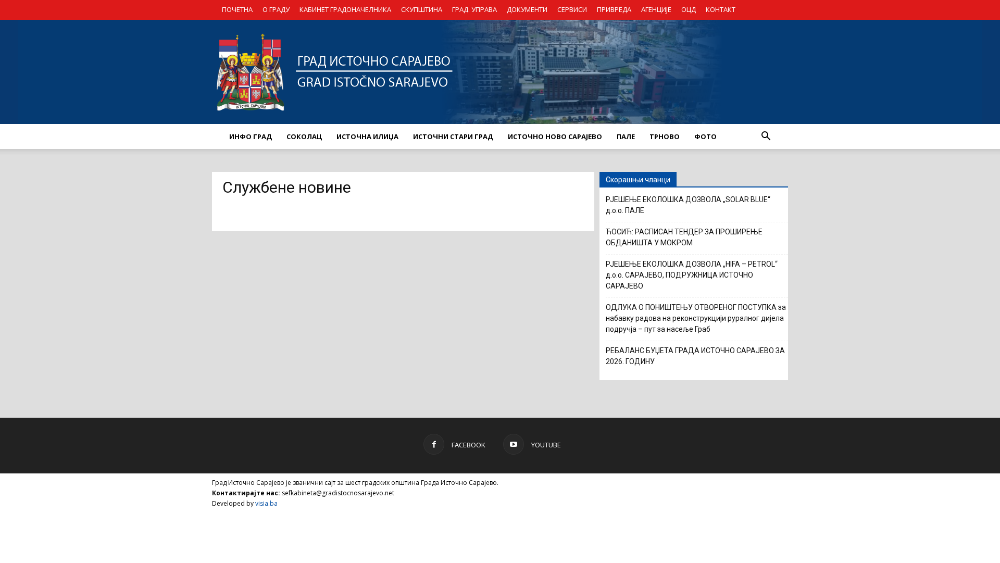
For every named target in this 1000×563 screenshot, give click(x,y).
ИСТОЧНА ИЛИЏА (367, 136)
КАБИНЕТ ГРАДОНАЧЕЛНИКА (345, 9)
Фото (705, 136)
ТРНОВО (664, 136)
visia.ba (266, 503)
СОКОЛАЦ (304, 136)
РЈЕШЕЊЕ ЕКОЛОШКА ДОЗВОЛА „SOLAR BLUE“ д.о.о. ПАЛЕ (688, 205)
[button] (765, 136)
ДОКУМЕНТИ (527, 9)
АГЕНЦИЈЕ (656, 9)
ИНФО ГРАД (250, 136)
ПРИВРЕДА (614, 9)
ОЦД (688, 9)
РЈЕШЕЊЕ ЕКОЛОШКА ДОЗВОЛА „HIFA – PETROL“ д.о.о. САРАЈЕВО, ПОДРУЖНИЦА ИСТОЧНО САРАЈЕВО (692, 275)
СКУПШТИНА (421, 9)
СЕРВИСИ (572, 9)
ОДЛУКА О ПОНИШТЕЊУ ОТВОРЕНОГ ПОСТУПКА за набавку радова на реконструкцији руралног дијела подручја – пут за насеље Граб (696, 318)
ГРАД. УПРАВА (474, 9)
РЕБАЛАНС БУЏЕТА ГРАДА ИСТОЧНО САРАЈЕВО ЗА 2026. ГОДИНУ (695, 356)
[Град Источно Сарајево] (500, 72)
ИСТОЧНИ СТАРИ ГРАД (453, 136)
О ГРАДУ (276, 9)
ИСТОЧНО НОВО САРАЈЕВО (555, 136)
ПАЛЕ (626, 136)
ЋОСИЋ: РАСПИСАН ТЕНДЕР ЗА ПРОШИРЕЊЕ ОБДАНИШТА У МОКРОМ (684, 237)
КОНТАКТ (720, 9)
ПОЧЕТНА (237, 9)
